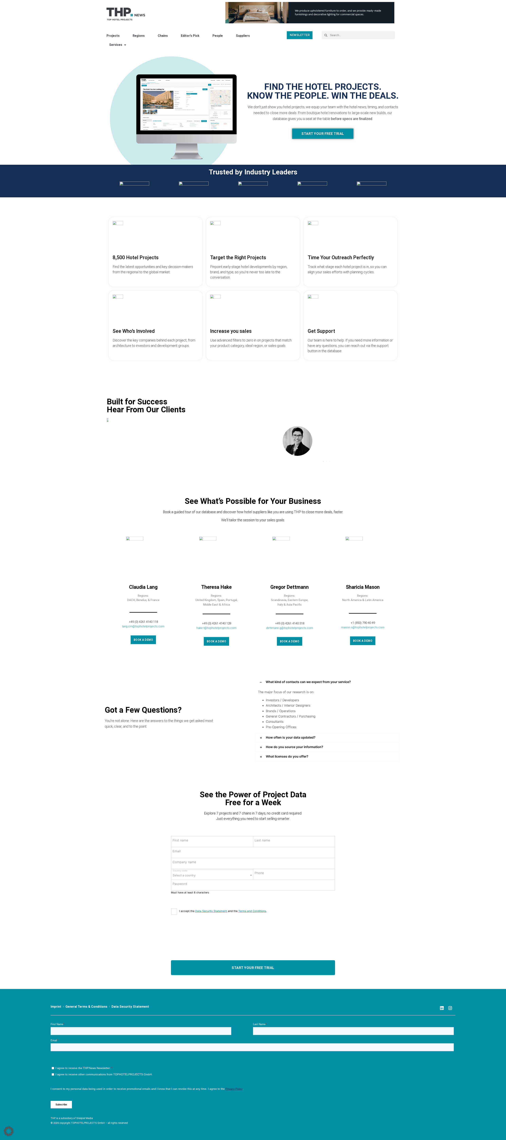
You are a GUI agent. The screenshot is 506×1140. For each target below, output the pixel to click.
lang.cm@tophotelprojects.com (143, 626)
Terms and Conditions (252, 911)
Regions (139, 36)
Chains (163, 36)
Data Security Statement (211, 911)
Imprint (56, 1006)
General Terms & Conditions (86, 1006)
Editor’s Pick (190, 36)
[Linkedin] (442, 1008)
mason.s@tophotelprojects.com (362, 627)
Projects (113, 36)
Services (115, 45)
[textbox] (212, 874)
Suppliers (243, 36)
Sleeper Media (84, 1118)
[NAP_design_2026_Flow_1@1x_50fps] (309, 12)
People (217, 36)
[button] (323, 461)
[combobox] (212, 875)
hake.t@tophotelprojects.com (216, 628)
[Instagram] (450, 1008)
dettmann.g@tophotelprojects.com (289, 628)
